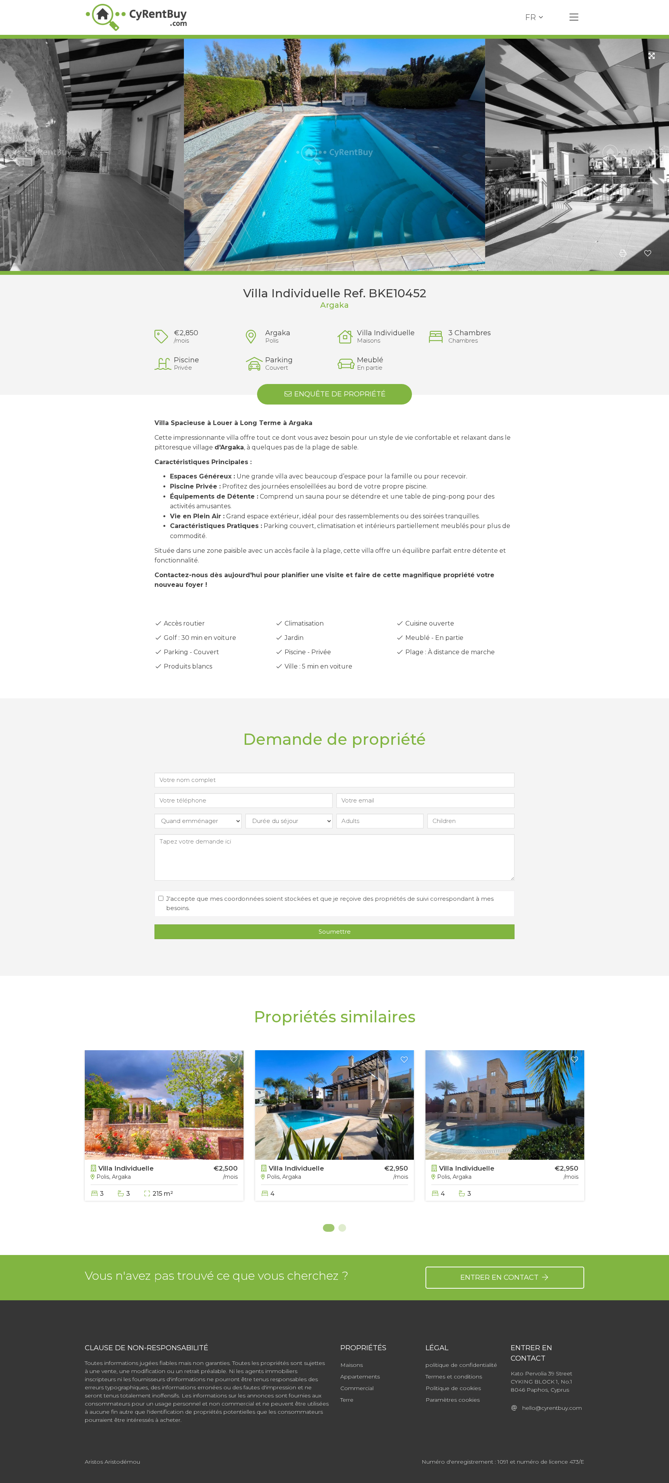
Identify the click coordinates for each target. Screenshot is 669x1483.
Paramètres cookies (452, 1399)
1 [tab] (327, 1228)
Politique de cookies (453, 1388)
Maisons (351, 1364)
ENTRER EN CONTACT (500, 1277)
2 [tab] (342, 1228)
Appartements (360, 1376)
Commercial (357, 1388)
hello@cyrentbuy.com (550, 1407)
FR (530, 17)
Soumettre (335, 931)
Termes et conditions (453, 1376)
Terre (346, 1399)
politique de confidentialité (461, 1364)
